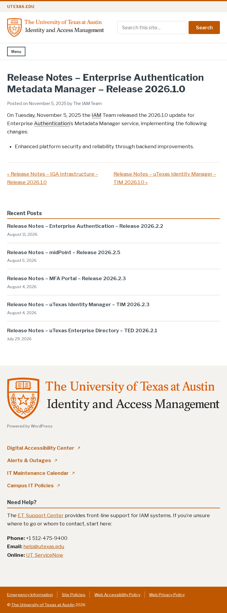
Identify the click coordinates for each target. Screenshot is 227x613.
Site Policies (73, 594)
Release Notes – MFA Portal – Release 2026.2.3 (66, 278)
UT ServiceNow (44, 555)
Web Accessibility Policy (117, 594)
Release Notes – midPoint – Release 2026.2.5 (63, 252)
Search (204, 27)
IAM (96, 115)
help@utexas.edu (43, 546)
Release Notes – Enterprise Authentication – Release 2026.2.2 (85, 226)
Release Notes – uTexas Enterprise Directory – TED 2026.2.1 (82, 330)
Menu (16, 51)
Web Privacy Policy (167, 594)
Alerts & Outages (32, 460)
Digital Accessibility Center (43, 448)
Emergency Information (30, 594)
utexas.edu (21, 6)
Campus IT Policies (33, 485)
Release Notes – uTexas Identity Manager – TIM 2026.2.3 (78, 304)
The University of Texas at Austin (42, 604)
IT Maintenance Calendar (41, 473)
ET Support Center (41, 515)
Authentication (52, 123)
